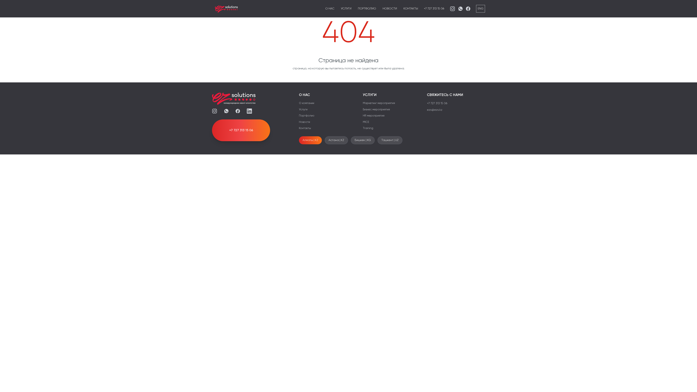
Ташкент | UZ (390, 140)
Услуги (346, 8)
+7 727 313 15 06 (434, 8)
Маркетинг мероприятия (379, 103)
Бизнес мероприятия (376, 109)
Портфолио (367, 8)
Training (368, 128)
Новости (390, 8)
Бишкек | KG (363, 140)
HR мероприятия (373, 115)
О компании (306, 103)
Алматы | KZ (310, 140)
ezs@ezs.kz (434, 110)
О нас (329, 8)
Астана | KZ (336, 140)
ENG (480, 8)
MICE (366, 122)
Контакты (410, 8)
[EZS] (226, 9)
